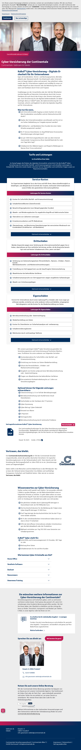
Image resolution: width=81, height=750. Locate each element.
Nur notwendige (21, 18)
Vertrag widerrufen (60, 744)
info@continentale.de (26, 744)
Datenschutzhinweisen (10, 10)
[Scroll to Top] (76, 743)
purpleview (30, 706)
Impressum (6, 14)
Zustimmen (7, 18)
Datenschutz (21, 8)
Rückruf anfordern (36, 630)
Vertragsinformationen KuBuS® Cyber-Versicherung (23, 424)
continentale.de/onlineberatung (29, 714)
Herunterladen (67, 425)
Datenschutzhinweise (18, 14)
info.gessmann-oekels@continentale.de (38, 676)
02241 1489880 (30, 673)
